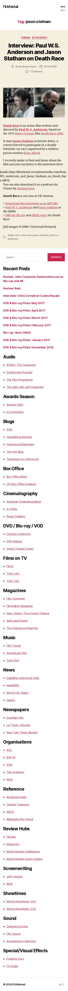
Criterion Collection (18, 534)
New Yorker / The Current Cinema (27, 613)
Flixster (11, 836)
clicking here (26, 188)
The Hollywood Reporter (22, 628)
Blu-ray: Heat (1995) (17, 332)
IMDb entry (39, 215)
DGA (9, 764)
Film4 (9, 566)
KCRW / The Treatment (21, 365)
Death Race (11, 126)
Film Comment (15, 598)
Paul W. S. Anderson (18, 207)
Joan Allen (32, 153)
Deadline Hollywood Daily (23, 678)
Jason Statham (48, 207)
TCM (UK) (12, 573)
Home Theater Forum (20, 548)
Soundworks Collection (21, 941)
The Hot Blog (15, 451)
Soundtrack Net (16, 653)
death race (14, 235)
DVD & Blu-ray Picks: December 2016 (28, 347)
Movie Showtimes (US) (21, 908)
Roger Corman (24, 133)
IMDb (10, 812)
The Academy (15, 772)
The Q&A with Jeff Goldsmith (25, 387)
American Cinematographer (23, 501)
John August (14, 876)
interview (26, 235)
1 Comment (36, 71)
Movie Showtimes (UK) (21, 901)
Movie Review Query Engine (24, 859)
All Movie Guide (16, 797)
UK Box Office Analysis (21, 484)
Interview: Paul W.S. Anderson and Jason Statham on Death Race (34, 52)
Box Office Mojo (16, 476)
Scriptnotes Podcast (19, 372)
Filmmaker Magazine (19, 606)
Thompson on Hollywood (22, 459)
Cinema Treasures (17, 804)
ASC (9, 750)
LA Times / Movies (18, 725)
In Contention (15, 412)
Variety (10, 700)
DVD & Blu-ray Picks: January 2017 (26, 340)
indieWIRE (12, 685)
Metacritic (12, 844)
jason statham (40, 235)
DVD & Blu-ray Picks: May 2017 (24, 303)
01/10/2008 (50, 66)
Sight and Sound (16, 620)
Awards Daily (14, 404)
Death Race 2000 (52, 133)
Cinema (25, 37)
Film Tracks (13, 645)
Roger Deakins (15, 516)
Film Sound (13, 933)
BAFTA (10, 757)
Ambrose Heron (27, 66)
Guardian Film (15, 717)
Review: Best (12, 288)
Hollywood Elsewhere (20, 444)
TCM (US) (12, 581)
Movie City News (17, 692)
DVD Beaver (14, 541)
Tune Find (12, 660)
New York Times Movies (21, 732)
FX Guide (12, 966)
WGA (9, 779)
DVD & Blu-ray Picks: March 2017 (25, 318)
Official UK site (15, 215)
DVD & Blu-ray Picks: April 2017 (24, 310)
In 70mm (11, 509)
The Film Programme (19, 379)
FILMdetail (10, 6)
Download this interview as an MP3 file (31, 203)
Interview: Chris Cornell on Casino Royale (31, 295)
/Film (9, 429)
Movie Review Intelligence (23, 851)
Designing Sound (17, 926)
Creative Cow (15, 958)
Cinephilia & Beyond (19, 437)
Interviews (39, 37)
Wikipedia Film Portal (19, 819)
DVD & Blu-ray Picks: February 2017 (27, 325)
